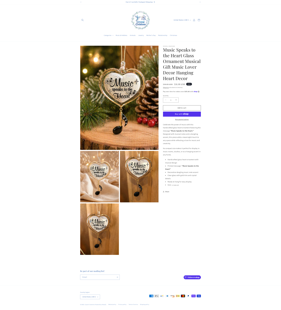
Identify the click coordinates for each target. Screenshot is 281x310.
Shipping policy (144, 304)
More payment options (182, 119)
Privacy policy (122, 304)
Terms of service (133, 304)
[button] (82, 20)
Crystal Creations (90, 304)
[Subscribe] (117, 277)
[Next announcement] (200, 2)
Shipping (166, 87)
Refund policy (112, 304)
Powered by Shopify (100, 304)
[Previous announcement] (80, 2)
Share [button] (167, 191)
